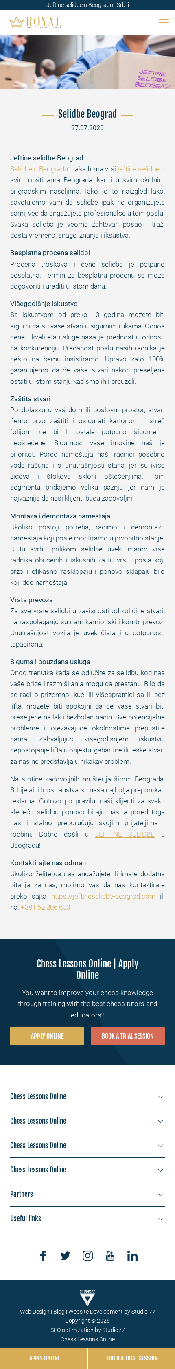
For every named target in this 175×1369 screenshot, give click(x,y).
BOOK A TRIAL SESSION (128, 1036)
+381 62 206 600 (45, 907)
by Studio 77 (139, 1311)
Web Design (35, 1311)
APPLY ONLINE (47, 1036)
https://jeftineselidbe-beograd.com (103, 896)
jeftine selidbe (139, 169)
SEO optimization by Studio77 (87, 1330)
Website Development (95, 1311)
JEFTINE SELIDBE (125, 834)
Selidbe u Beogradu (39, 169)
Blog (59, 1311)
